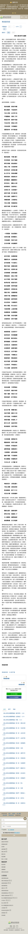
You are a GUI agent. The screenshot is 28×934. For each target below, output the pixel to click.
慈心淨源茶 (3, 902)
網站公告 (22, 930)
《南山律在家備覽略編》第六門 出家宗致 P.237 (14, 739)
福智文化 (3, 888)
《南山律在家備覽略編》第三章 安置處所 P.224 (14, 778)
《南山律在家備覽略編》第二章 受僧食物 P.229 (14, 759)
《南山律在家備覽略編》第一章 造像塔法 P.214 (14, 804)
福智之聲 (3, 851)
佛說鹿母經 (6, 22)
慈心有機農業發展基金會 (6, 898)
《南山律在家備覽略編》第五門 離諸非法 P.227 (14, 769)
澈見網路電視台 (4, 893)
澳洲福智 (3, 915)
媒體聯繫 (3, 869)
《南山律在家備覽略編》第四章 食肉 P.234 (13, 748)
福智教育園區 (4, 883)
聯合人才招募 (4, 859)
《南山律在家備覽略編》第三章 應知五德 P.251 (14, 724)
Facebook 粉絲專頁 (14, 697)
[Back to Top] (25, 818)
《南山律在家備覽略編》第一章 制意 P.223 (13, 789)
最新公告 (3, 854)
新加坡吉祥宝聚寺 (5, 910)
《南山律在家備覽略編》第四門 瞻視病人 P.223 (14, 793)
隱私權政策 (17, 832)
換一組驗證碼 (11, 829)
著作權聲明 (6, 930)
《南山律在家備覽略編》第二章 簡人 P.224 (13, 783)
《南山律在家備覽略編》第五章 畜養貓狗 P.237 (14, 743)
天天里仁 (3, 900)
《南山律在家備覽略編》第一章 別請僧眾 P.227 (14, 763)
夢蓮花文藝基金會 (5, 895)
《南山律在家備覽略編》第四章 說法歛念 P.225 (14, 774)
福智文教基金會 (4, 880)
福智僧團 (3, 849)
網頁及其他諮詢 (4, 872)
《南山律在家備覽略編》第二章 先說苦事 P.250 (14, 728)
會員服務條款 (17, 930)
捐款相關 (3, 867)
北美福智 (3, 907)
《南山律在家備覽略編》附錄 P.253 (12, 719)
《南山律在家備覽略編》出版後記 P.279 (13, 716)
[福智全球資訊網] (5, 17)
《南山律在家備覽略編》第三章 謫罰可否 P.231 (14, 754)
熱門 (9, 709)
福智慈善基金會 (4, 890)
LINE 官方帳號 (14, 694)
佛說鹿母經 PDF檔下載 (8, 672)
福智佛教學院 (4, 885)
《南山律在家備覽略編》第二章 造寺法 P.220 (14, 798)
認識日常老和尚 (4, 841)
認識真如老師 (4, 844)
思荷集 (2, 846)
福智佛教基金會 (4, 878)
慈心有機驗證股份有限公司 (7, 905)
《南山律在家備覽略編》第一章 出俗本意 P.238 (14, 733)
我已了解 (14, 13)
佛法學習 (3, 864)
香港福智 (3, 912)
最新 (4, 709)
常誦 (14, 709)
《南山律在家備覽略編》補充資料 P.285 (13, 713)
